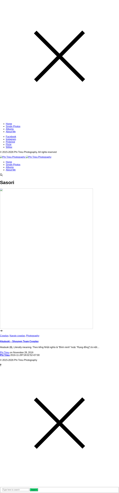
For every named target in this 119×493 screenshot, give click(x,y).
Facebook (11, 136)
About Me (11, 170)
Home (9, 162)
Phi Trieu (4, 352)
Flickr (8, 144)
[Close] (59, 119)
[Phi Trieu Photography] (25, 157)
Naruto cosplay (17, 335)
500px (9, 147)
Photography (32, 335)
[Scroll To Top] (0, 365)
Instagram (11, 139)
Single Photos (13, 164)
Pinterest (10, 142)
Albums (10, 167)
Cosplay (4, 335)
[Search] (1, 175)
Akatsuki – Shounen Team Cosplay (19, 341)
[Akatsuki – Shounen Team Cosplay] (59, 329)
